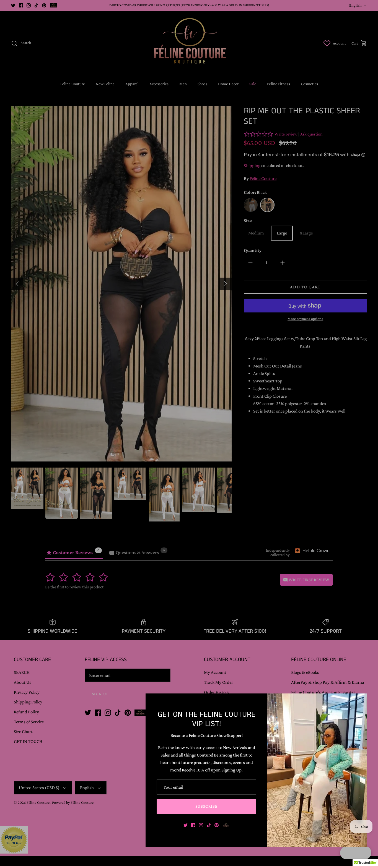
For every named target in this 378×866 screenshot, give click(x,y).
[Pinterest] (216, 825)
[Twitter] (185, 825)
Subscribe (206, 806)
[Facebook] (193, 825)
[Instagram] (201, 825)
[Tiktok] (209, 825)
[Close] (360, 700)
